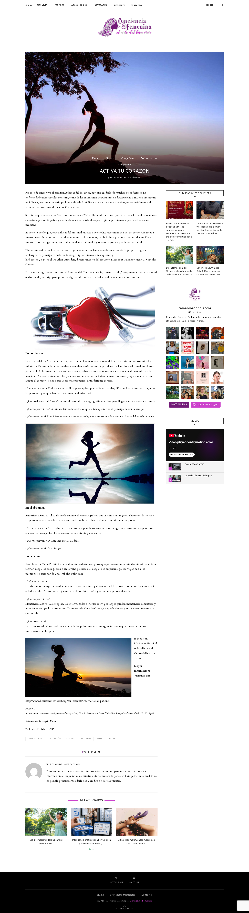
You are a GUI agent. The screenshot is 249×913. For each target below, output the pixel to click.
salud (100, 739)
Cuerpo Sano (127, 158)
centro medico (36, 739)
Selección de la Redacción (126, 177)
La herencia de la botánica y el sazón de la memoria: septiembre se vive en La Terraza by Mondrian (209, 228)
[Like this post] (85, 752)
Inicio (28, 5)
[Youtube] (211, 5)
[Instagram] (207, 5)
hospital (71, 739)
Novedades (101, 5)
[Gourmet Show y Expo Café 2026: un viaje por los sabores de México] (210, 255)
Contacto (136, 5)
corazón (55, 739)
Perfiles (59, 5)
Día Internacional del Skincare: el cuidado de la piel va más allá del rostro (179, 271)
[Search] (222, 5)
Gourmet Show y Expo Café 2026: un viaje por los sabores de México (208, 271)
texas (112, 739)
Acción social (79, 5)
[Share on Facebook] (88, 752)
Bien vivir (42, 5)
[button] (30, 829)
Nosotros (120, 5)
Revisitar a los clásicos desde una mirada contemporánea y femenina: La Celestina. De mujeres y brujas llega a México (179, 232)
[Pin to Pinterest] (95, 752)
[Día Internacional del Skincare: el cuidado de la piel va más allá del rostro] (46, 821)
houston (86, 739)
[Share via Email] (99, 752)
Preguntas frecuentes (122, 895)
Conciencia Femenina (141, 900)
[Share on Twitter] (92, 752)
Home (95, 158)
